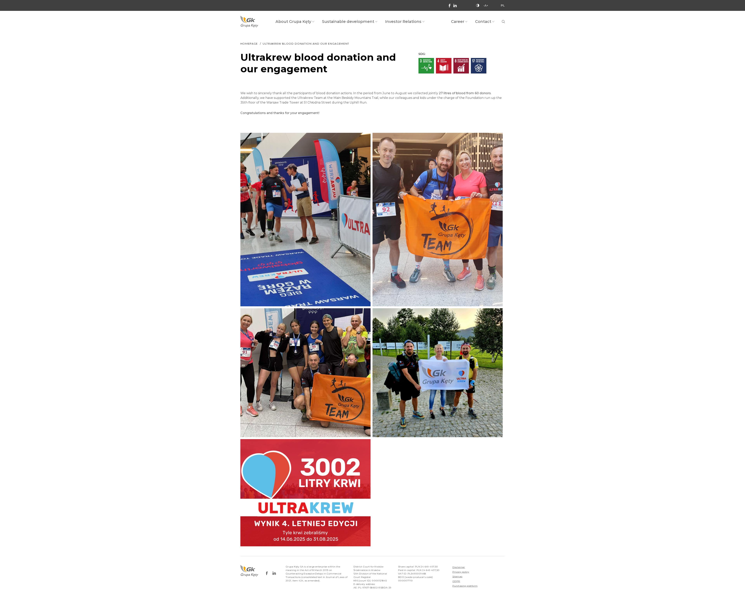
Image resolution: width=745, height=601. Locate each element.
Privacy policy (460, 571)
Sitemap (457, 576)
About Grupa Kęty (293, 21)
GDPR (456, 581)
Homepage (249, 43)
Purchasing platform (465, 585)
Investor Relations (403, 21)
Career (457, 21)
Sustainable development (348, 21)
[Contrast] (477, 5)
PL (503, 5)
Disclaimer (458, 567)
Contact (483, 21)
